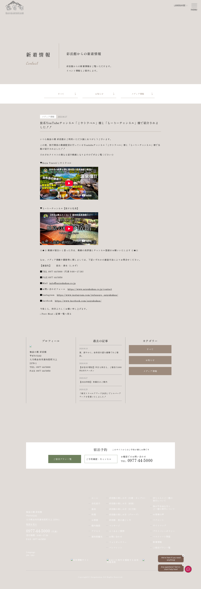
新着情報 (157, 542)
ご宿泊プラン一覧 (62, 459)
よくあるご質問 (116, 531)
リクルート (158, 520)
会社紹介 (96, 503)
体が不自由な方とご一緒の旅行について (164, 507)
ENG (32, 555)
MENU (194, 7)
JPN (27, 555)
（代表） (42, 531)
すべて (150, 349)
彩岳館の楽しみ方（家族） (122, 503)
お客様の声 (158, 514)
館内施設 (96, 525)
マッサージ (114, 525)
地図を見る (31, 524)
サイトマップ (159, 525)
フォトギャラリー (118, 542)
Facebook (28, 546)
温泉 (94, 509)
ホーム (95, 498)
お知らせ (150, 360)
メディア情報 (150, 371)
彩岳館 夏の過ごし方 (120, 520)
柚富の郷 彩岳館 (37, 503)
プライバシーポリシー (164, 531)
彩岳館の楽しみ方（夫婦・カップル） (127, 498)
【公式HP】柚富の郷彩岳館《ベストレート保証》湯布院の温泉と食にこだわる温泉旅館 (14, 10)
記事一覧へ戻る (64, 313)
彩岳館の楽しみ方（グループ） (124, 514)
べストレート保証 (162, 536)
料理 (94, 514)
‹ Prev (43, 313)
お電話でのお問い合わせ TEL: (137, 459)
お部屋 (95, 520)
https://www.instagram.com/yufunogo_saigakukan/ (87, 294)
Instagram (35, 546)
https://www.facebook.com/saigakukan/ (78, 300)
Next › (51, 313)
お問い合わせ (115, 536)
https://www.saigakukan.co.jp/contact (90, 289)
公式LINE (49, 546)
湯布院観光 (97, 536)
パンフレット (115, 547)
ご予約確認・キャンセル (98, 459)
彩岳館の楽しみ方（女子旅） (123, 509)
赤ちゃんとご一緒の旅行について (163, 499)
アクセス (96, 531)
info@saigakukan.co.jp (62, 283)
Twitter (42, 546)
